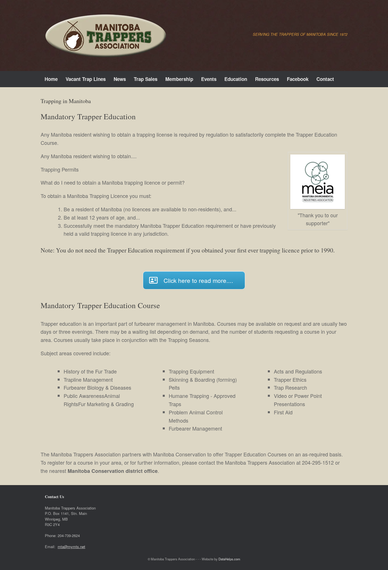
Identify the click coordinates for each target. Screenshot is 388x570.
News (120, 79)
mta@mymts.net (71, 546)
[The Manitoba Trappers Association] (104, 35)
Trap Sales (145, 79)
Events (208, 79)
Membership (179, 79)
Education (235, 79)
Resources (267, 79)
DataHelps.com (229, 559)
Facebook (297, 79)
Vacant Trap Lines (86, 79)
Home (51, 79)
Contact (325, 79)
